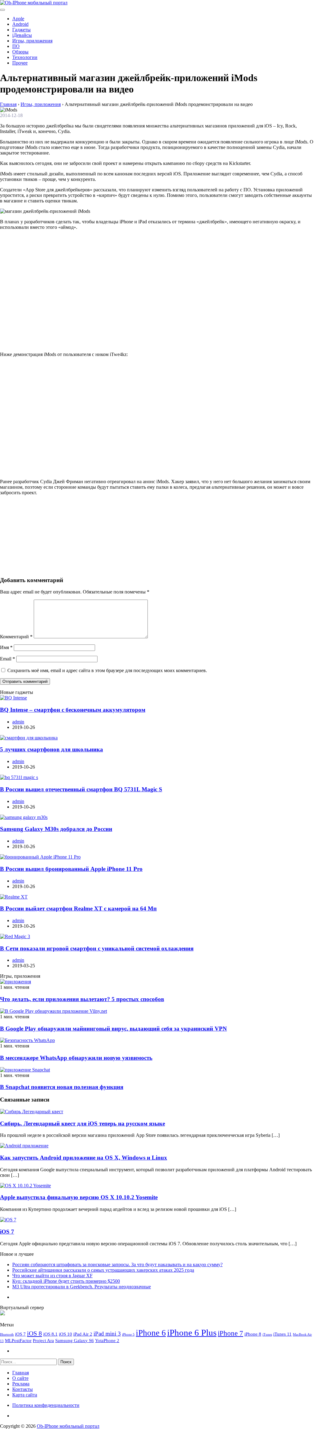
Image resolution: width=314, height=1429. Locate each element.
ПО (16, 46)
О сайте (20, 1378)
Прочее (20, 62)
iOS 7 (7, 1231)
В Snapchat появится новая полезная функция (61, 1087)
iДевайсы (22, 35)
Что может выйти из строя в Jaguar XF (52, 1275)
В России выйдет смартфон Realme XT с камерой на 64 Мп (78, 908)
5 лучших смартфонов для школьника (51, 749)
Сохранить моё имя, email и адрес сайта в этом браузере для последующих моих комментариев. (107, 670)
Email (7, 658)
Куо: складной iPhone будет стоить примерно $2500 (66, 1281)
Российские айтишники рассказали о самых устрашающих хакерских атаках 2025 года (103, 1270)
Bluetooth (7, 1334)
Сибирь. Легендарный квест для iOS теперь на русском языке (82, 1123)
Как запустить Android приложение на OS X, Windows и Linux (83, 1157)
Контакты (22, 1389)
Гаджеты (21, 29)
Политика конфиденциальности (45, 1405)
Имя (6, 647)
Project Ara (43, 1340)
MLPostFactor (18, 1340)
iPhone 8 (252, 1334)
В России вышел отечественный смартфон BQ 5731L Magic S (81, 789)
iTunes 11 (282, 1334)
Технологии (24, 57)
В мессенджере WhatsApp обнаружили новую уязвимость (76, 1058)
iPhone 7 (230, 1333)
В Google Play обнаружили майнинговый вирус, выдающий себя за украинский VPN (113, 1028)
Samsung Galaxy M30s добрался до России (56, 829)
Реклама (20, 1383)
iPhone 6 (151, 1332)
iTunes (267, 1334)
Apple (18, 18)
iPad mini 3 (107, 1333)
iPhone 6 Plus (191, 1332)
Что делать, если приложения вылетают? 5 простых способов (82, 999)
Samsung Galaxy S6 (74, 1340)
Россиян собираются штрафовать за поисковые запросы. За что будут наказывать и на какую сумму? (117, 1264)
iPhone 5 (128, 1334)
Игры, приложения (32, 40)
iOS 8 (34, 1333)
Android (20, 24)
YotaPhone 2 (107, 1340)
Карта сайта (24, 1394)
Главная (20, 1372)
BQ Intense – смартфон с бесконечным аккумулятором (72, 710)
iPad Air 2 (82, 1334)
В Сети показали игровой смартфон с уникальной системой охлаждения (96, 948)
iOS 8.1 (50, 1334)
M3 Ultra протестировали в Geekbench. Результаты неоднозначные (81, 1286)
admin (18, 721)
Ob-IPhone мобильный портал (68, 1426)
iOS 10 (65, 1334)
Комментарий (16, 636)
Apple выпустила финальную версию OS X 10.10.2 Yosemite (79, 1197)
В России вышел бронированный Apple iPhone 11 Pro (71, 869)
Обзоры (20, 51)
